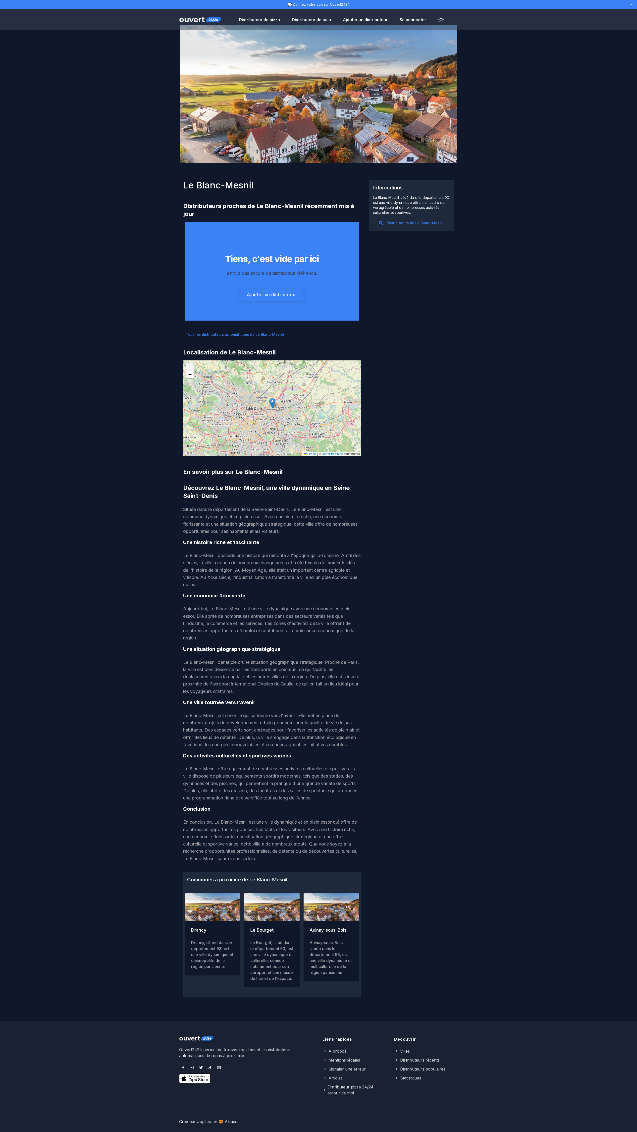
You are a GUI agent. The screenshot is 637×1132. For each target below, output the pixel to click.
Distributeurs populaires (422, 1069)
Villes (405, 1051)
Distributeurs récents (420, 1060)
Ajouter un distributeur (365, 19)
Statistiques (410, 1077)
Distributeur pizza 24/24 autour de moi (350, 1089)
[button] (272, 403)
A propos (337, 1051)
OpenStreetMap (332, 454)
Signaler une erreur (347, 1069)
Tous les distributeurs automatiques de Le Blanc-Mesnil (235, 334)
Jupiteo (204, 1121)
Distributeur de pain (311, 19)
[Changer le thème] (441, 20)
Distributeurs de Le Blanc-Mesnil (415, 223)
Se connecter (413, 19)
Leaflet (312, 454)
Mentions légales (344, 1060)
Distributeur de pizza (259, 19)
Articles (335, 1077)
